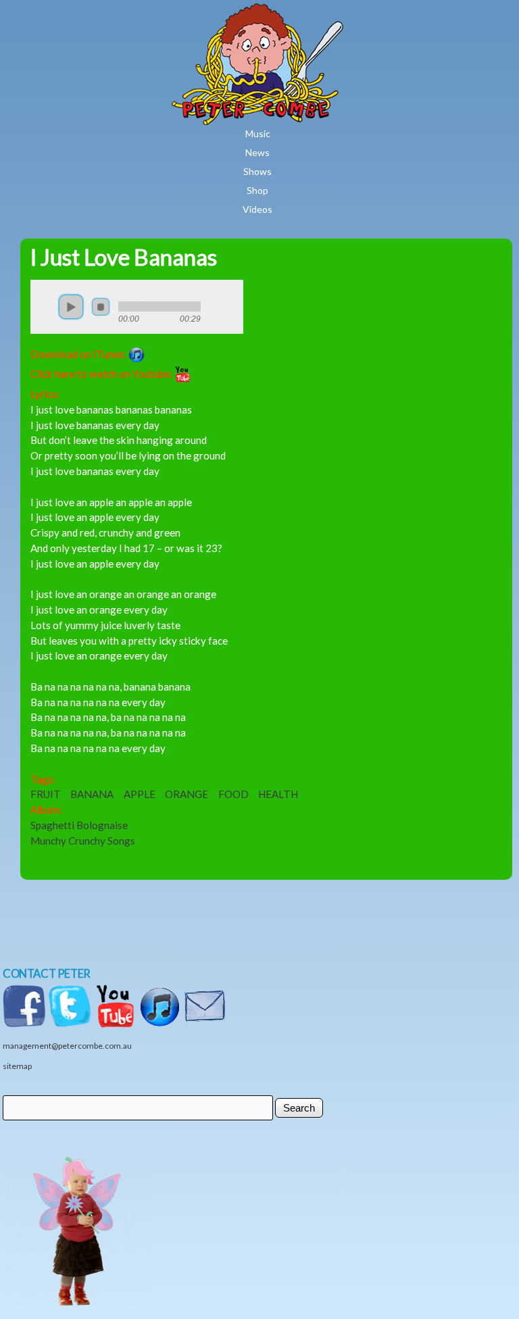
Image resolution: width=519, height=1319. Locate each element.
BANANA (92, 794)
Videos (257, 209)
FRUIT (45, 794)
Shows (257, 171)
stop (100, 306)
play (70, 306)
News (257, 152)
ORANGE (186, 794)
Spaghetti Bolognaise (79, 825)
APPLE (139, 794)
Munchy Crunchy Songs (82, 841)
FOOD (233, 794)
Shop (257, 190)
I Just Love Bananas (123, 257)
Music (257, 133)
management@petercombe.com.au (67, 1046)
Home (297, 12)
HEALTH (278, 794)
